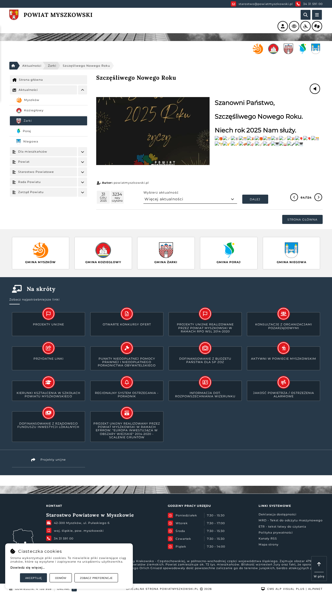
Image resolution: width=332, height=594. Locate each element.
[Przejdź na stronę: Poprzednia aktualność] (294, 197)
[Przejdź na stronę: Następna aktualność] (318, 197)
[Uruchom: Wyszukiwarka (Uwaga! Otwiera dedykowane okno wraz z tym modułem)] (305, 15)
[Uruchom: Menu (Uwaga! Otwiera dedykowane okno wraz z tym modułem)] (317, 15)
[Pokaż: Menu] (82, 89)
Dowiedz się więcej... (27, 567)
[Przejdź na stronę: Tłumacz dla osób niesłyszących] (317, 26)
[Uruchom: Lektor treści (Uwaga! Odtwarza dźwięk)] (283, 26)
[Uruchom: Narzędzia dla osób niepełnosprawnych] (305, 26)
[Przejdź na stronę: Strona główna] (13, 66)
